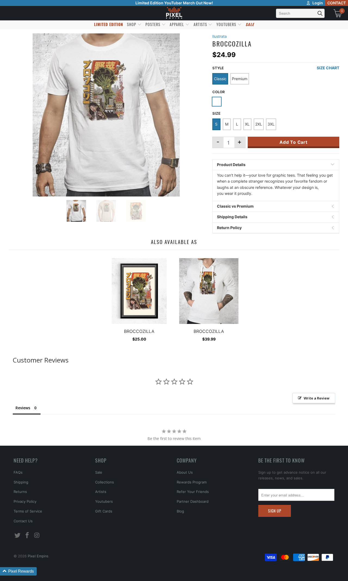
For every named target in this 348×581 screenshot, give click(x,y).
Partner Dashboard (193, 501)
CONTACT (336, 3)
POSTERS (153, 24)
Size (216, 113)
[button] (18, 571)
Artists (100, 491)
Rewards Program (192, 482)
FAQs (18, 472)
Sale (98, 472)
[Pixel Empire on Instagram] (37, 535)
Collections (104, 482)
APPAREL (177, 24)
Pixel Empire (38, 556)
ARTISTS (201, 24)
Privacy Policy (25, 501)
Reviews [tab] (22, 407)
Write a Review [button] (317, 398)
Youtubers (104, 501)
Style (218, 68)
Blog (180, 511)
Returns (20, 491)
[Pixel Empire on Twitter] (18, 535)
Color (218, 92)
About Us (185, 472)
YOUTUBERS (226, 24)
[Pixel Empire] (174, 13)
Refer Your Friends (193, 491)
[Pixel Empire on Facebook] (27, 535)
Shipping (21, 482)
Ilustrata (219, 36)
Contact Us (23, 521)
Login (317, 3)
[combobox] (300, 13)
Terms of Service (28, 511)
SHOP (132, 24)
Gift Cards (103, 511)
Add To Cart (293, 142)
